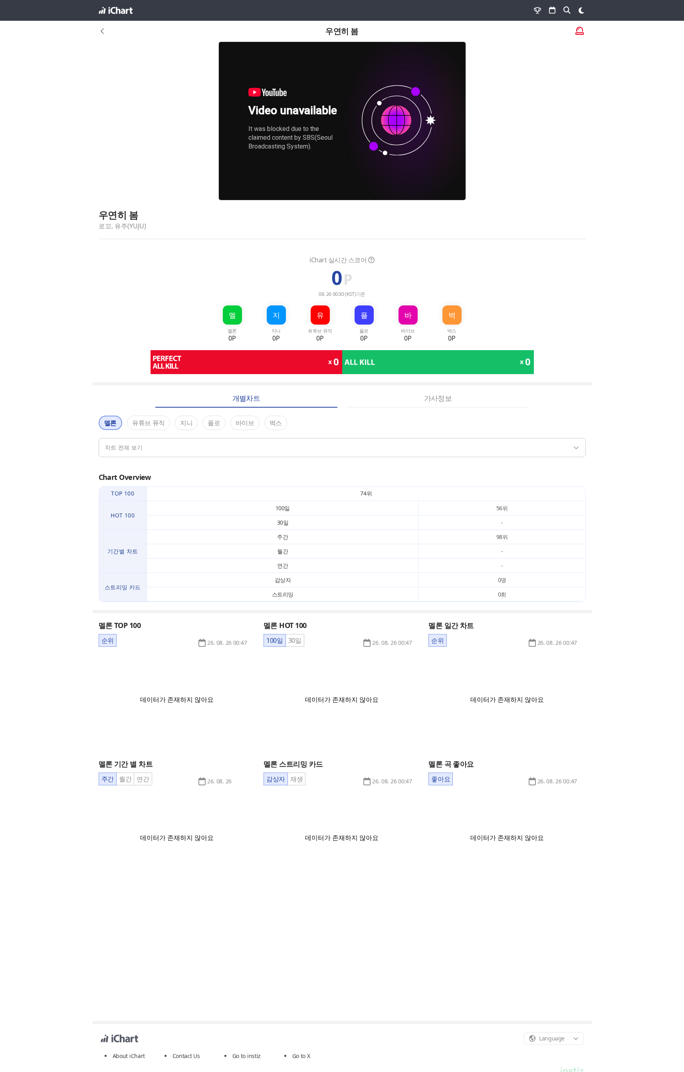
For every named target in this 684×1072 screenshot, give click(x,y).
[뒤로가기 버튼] (103, 31)
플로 (214, 422)
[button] (227, 643)
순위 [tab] (107, 640)
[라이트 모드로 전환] (581, 10)
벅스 (276, 422)
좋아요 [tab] (440, 779)
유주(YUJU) (130, 226)
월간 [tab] (125, 779)
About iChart (129, 1056)
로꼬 (105, 226)
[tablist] (108, 640)
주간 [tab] (107, 779)
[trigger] (342, 447)
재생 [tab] (296, 779)
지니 (186, 422)
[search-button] (567, 10)
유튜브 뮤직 (148, 422)
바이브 (245, 422)
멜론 (110, 422)
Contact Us (186, 1056)
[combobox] (554, 1038)
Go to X (301, 1056)
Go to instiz (246, 1056)
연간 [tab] (143, 779)
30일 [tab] (294, 640)
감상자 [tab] (275, 779)
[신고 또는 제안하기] (579, 31)
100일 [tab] (274, 640)
